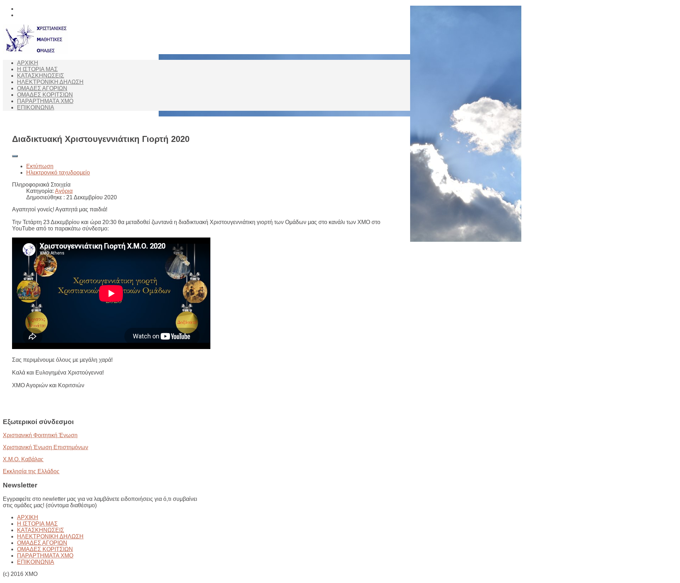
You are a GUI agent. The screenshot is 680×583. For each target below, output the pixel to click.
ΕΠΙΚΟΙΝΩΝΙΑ (35, 107)
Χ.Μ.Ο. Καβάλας (23, 459)
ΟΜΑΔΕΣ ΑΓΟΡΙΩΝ (42, 88)
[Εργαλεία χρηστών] (15, 156)
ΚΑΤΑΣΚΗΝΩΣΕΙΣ (40, 76)
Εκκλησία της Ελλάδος (31, 471)
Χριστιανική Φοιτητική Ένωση (40, 435)
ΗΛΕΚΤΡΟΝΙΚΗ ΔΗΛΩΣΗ (50, 82)
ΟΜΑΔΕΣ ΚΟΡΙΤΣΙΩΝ (45, 95)
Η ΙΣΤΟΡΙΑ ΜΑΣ (37, 69)
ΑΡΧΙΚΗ (27, 63)
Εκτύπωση (39, 166)
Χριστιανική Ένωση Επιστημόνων (45, 447)
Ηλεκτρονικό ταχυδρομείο (58, 173)
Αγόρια (64, 191)
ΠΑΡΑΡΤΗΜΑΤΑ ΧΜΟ (45, 101)
